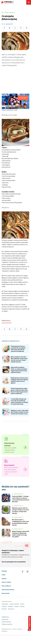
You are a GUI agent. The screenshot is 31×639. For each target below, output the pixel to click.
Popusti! (22, 606)
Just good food (6, 322)
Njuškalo (10, 606)
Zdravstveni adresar (8, 589)
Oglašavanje (5, 617)
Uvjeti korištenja (6, 621)
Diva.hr (22, 604)
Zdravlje (4, 571)
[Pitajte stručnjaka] (29, 623)
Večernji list (5, 604)
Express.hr (11, 609)
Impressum (5, 619)
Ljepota (4, 578)
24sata (16, 606)
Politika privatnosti (7, 624)
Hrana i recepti (6, 582)
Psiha (3, 574)
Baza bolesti (5, 593)
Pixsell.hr (4, 609)
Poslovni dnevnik (14, 604)
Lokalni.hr (4, 606)
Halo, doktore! (6, 586)
